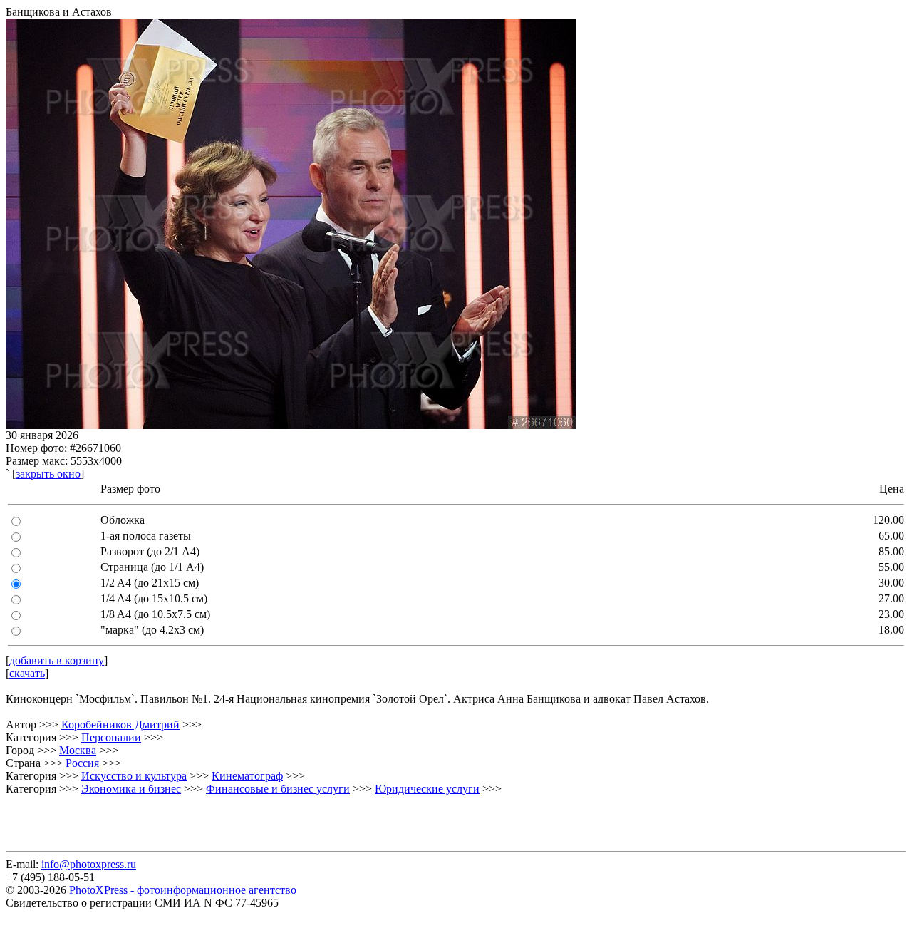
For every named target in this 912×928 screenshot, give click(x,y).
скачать (27, 673)
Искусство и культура (134, 776)
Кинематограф (247, 776)
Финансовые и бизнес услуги (278, 789)
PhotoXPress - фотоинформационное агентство (182, 890)
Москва (77, 750)
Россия (82, 763)
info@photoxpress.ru (88, 864)
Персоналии (111, 737)
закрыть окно (48, 474)
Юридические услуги (427, 789)
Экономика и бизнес (131, 789)
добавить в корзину (56, 660)
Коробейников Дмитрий (120, 724)
